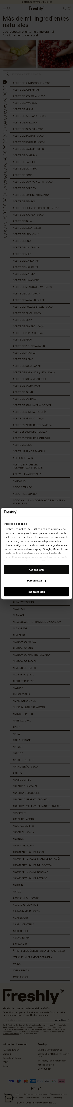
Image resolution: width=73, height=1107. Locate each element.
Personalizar (34, 580)
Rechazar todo (36, 591)
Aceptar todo (36, 569)
